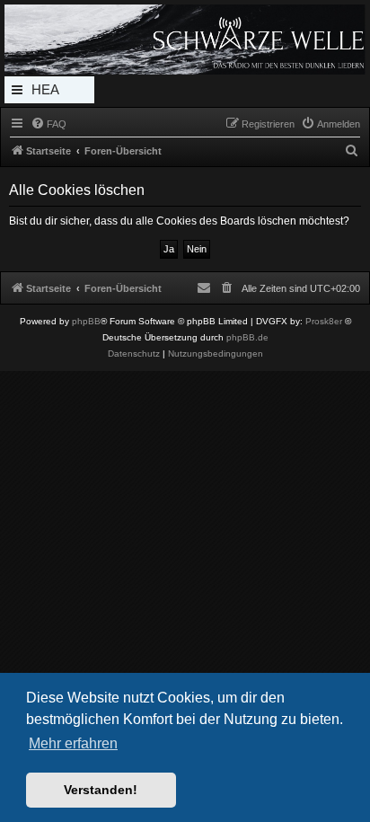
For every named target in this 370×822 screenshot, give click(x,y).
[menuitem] (48, 124)
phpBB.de (247, 337)
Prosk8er (323, 321)
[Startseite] (185, 39)
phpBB (86, 321)
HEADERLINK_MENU (49, 92)
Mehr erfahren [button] (73, 743)
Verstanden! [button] (100, 789)
